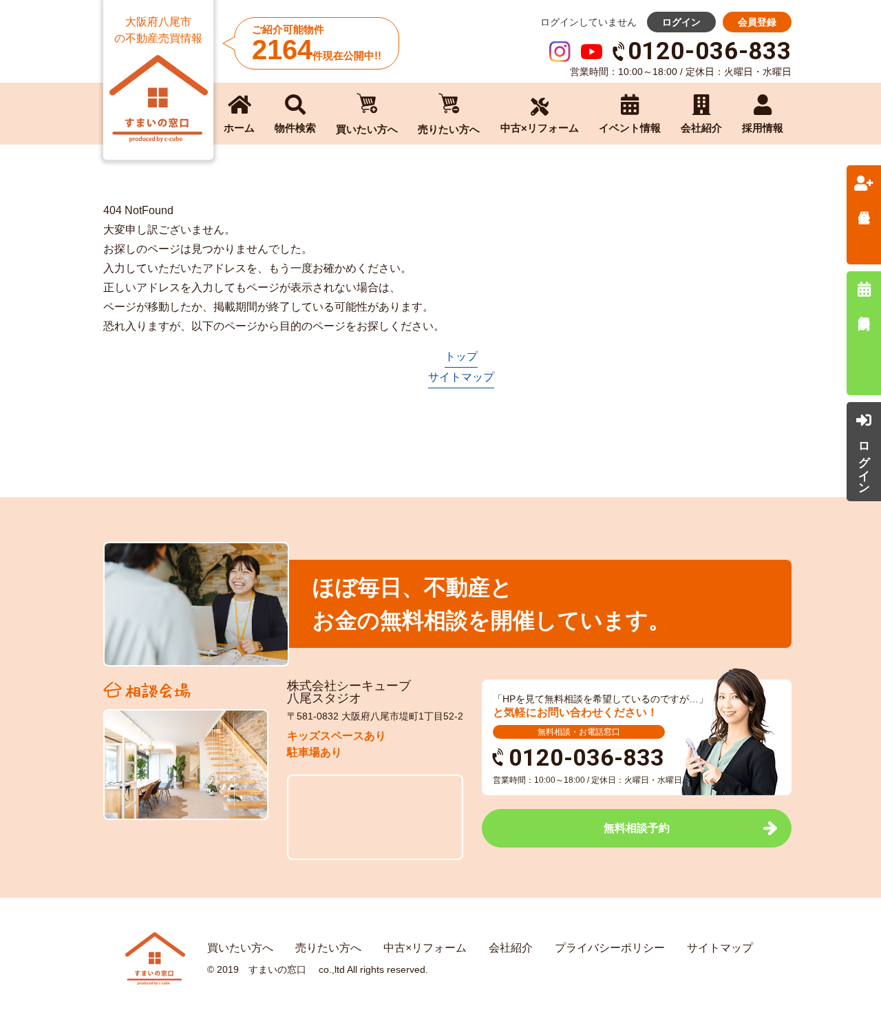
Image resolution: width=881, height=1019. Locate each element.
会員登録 (757, 22)
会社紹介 (511, 948)
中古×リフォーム (425, 948)
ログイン (681, 22)
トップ (461, 356)
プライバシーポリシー (610, 948)
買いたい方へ (240, 948)
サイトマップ (461, 377)
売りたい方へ (328, 948)
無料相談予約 (637, 828)
